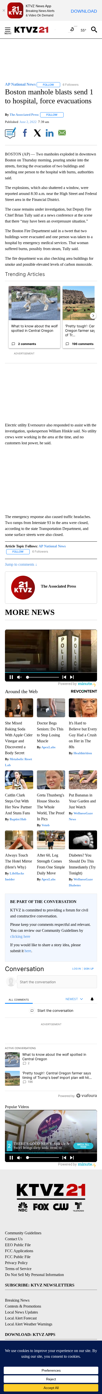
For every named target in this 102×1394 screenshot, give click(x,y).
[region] (51, 1033)
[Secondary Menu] (11, 30)
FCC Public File (17, 1257)
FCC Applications (19, 1251)
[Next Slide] (93, 315)
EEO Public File (18, 1245)
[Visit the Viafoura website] (86, 1095)
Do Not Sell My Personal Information (34, 1275)
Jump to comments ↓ (21, 564)
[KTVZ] (34, 29)
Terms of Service (18, 1269)
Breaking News (17, 1300)
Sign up (89, 968)
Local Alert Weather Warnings (28, 1324)
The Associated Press (24, 114)
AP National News (52, 546)
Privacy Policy (16, 1263)
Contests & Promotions (23, 1306)
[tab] (19, 999)
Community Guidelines (23, 1233)
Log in (76, 968)
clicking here (20, 936)
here (28, 951)
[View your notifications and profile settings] (92, 999)
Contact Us (14, 1239)
